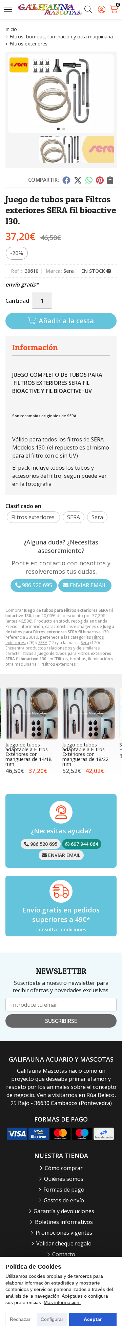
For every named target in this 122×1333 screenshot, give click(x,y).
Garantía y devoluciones (64, 1211)
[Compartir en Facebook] (66, 180)
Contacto (63, 1254)
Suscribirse (61, 1021)
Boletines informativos (64, 1222)
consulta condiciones (61, 930)
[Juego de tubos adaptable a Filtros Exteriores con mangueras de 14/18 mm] (32, 713)
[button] (58, 129)
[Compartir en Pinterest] (99, 180)
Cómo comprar (64, 1168)
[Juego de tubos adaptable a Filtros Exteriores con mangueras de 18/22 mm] (89, 713)
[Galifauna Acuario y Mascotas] (50, 9)
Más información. (62, 1302)
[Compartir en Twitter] (78, 180)
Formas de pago (63, 1189)
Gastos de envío (64, 1200)
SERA (42, 642)
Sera (85, 642)
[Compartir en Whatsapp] (89, 180)
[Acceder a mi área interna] (101, 9)
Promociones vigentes (64, 1232)
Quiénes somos (63, 1178)
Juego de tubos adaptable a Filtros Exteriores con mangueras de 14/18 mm (28, 754)
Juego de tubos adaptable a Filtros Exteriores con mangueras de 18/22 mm (85, 754)
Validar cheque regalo (64, 1243)
